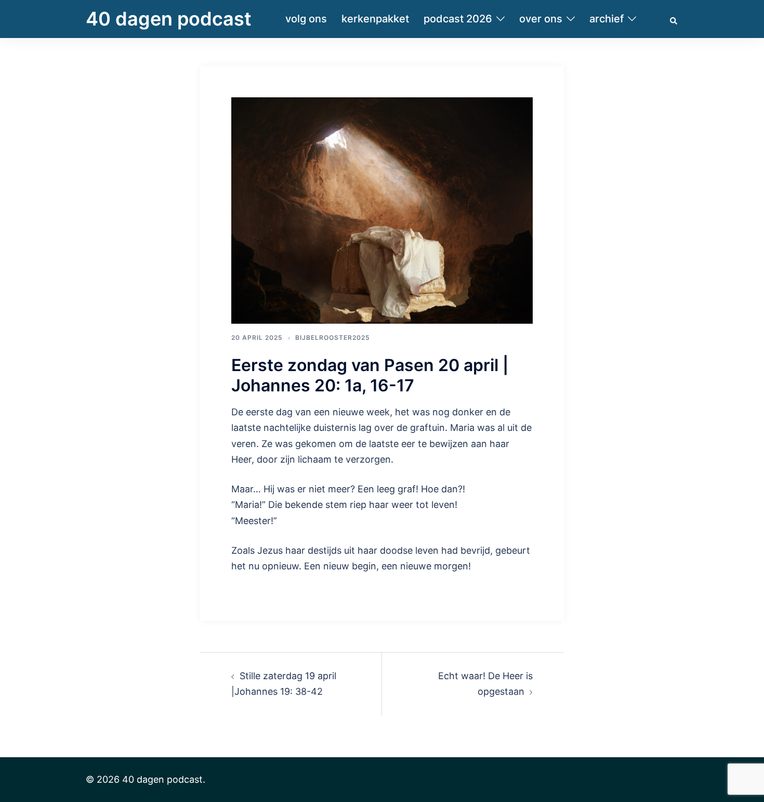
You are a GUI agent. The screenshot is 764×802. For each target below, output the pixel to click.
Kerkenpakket (375, 18)
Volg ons (306, 18)
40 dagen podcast (169, 18)
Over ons (540, 18)
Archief (606, 18)
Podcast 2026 (458, 18)
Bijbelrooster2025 (332, 337)
